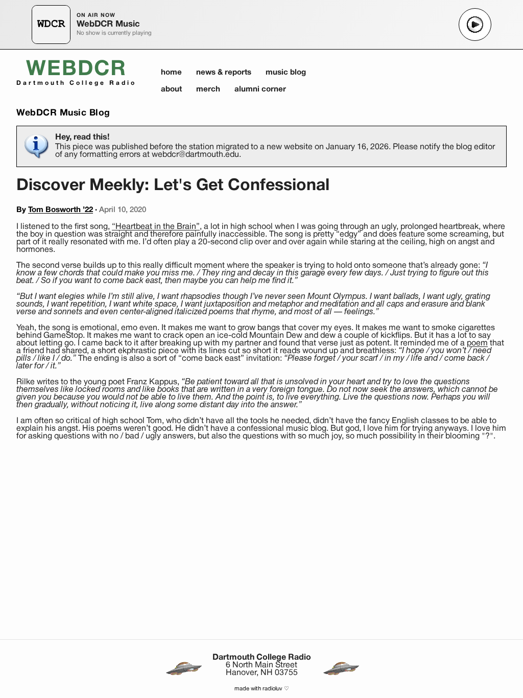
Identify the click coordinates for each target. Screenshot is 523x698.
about (171, 89)
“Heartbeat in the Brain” (156, 226)
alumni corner (260, 89)
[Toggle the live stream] (475, 24)
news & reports (223, 72)
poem (477, 343)
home (171, 72)
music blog (286, 72)
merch (208, 89)
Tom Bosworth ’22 (60, 210)
